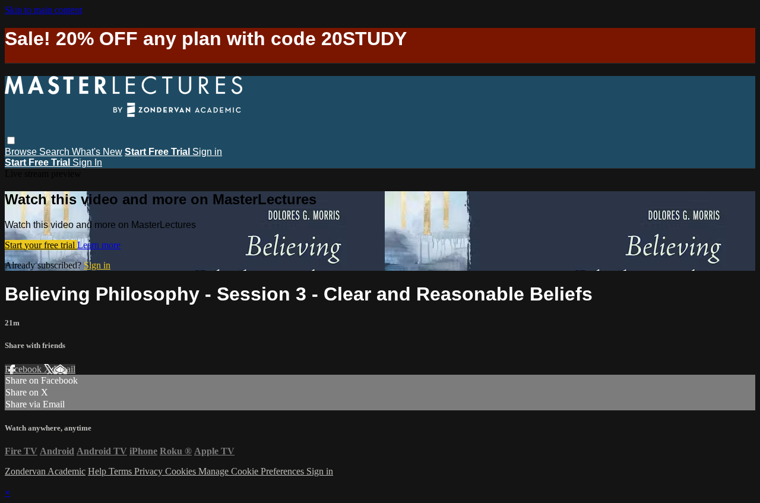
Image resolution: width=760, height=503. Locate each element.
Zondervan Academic (45, 471)
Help (98, 471)
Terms (121, 471)
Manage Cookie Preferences (252, 471)
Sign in (207, 152)
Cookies (181, 471)
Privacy (149, 471)
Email (64, 369)
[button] (11, 140)
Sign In (87, 162)
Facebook (24, 369)
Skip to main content (43, 10)
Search (55, 152)
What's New (97, 152)
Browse (22, 152)
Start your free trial (41, 245)
